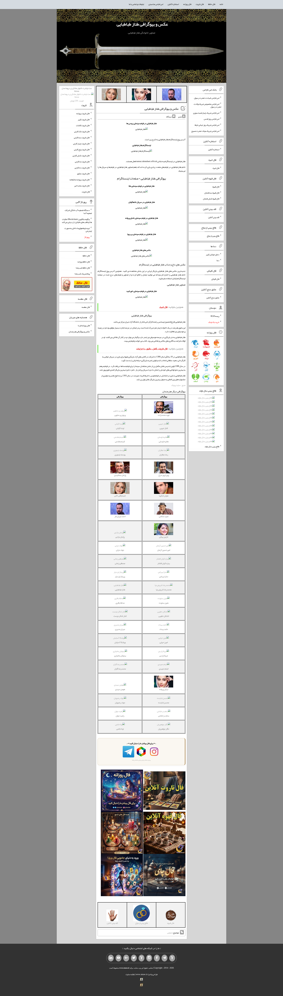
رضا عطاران (163, 455)
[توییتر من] (134, 958)
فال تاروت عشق (83, 173)
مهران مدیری (120, 629)
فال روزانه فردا (84, 325)
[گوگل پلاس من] (126, 958)
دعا (218, 260)
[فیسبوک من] (157, 958)
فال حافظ (211, 4)
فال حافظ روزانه (84, 262)
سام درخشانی (163, 716)
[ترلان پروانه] (141, 95)
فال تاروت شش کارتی (81, 155)
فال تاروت (200, 4)
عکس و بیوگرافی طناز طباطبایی (142, 24)
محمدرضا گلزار (120, 669)
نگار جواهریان (163, 729)
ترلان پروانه (163, 689)
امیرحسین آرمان (163, 550)
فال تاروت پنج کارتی (82, 149)
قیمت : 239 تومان (77, 94)
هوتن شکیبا (163, 496)
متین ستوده (163, 603)
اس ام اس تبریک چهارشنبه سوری (206, 113)
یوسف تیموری (120, 455)
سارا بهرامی (163, 576)
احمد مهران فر (120, 516)
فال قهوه (215, 187)
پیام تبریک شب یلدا (82, 274)
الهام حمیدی (163, 669)
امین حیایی (163, 642)
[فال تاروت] (164, 791)
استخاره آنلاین (173, 4)
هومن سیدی (120, 689)
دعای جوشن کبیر (212, 254)
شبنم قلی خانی (120, 496)
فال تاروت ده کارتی (82, 167)
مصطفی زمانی (120, 563)
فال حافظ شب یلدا (83, 268)
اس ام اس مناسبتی (155, 4)
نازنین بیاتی (163, 537)
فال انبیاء (215, 168)
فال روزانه (187, 4)
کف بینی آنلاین (213, 217)
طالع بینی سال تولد (212, 446)
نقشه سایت (130, 974)
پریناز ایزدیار (120, 576)
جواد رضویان (120, 702)
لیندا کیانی (120, 428)
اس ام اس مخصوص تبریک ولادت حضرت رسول (207, 105)
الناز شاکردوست (119, 616)
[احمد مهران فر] (171, 95)
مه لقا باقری (120, 603)
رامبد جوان (120, 716)
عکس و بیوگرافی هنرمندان (79, 331)
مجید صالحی (163, 516)
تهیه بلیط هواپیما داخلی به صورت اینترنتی (78, 229)
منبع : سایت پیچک (178, 385)
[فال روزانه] (122, 791)
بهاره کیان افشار (163, 563)
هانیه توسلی (163, 441)
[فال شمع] (122, 833)
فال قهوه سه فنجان (211, 193)
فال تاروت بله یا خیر (82, 186)
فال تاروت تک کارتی (82, 131)
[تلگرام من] (164, 958)
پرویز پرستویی (120, 415)
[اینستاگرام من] (149, 958)
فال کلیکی (215, 279)
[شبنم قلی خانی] (111, 95)
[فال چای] (164, 876)
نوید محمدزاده (164, 415)
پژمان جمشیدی (120, 475)
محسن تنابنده (163, 702)
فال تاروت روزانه (83, 113)
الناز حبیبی (164, 428)
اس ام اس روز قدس (211, 119)
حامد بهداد (163, 629)
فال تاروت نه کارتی (82, 162)
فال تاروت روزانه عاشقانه (80, 180)
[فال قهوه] (164, 833)
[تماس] (141, 958)
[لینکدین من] (111, 958)
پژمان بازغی (120, 537)
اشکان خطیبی (163, 616)
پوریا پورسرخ (163, 475)
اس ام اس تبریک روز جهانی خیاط (207, 125)
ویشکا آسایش (120, 642)
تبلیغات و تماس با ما (136, 4)
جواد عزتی (120, 550)
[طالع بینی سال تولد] (206, 420)
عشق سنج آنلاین (212, 297)
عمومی (169, 933)
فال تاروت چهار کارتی (81, 143)
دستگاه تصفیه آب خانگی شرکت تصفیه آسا (78, 211)
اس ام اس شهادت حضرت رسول (206, 98)
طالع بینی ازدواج (213, 236)
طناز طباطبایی (120, 589)
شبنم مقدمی (120, 441)
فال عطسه (86, 307)
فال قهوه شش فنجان (211, 199)
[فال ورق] (122, 876)
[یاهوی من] (172, 958)
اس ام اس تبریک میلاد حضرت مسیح (205, 131)
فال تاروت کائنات (83, 125)
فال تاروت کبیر (84, 119)
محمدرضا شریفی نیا (163, 589)
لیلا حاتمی (120, 729)
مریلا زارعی (163, 656)
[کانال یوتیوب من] (118, 958)
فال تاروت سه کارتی (82, 137)
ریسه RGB (215, 316)
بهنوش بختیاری (120, 656)
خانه (221, 4)
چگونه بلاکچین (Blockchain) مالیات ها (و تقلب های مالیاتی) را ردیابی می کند (77, 220)
